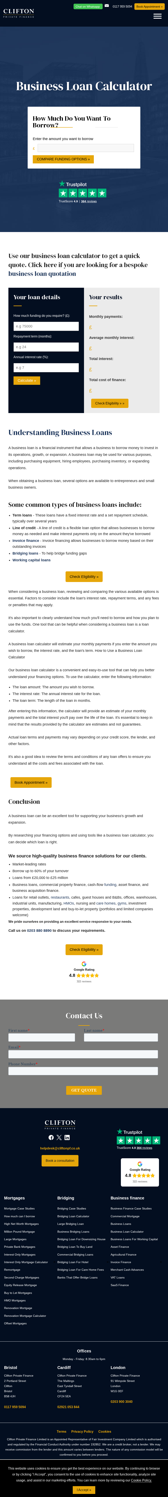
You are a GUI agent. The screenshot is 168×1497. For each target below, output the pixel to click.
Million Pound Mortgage (19, 1231)
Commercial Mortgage (125, 1216)
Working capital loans (31, 560)
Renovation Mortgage (18, 1308)
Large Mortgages (15, 1239)
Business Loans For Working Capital (134, 1239)
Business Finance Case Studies (131, 1208)
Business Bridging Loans (73, 1231)
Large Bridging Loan (70, 1223)
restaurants (60, 897)
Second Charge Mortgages (21, 1277)
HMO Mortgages (15, 1300)
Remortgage (12, 1269)
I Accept (82, 1490)
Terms (61, 1431)
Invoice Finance (121, 1262)
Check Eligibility (82, 577)
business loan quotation (42, 273)
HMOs (69, 903)
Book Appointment (148, 6)
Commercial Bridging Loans (75, 1254)
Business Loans (121, 1223)
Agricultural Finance (123, 1254)
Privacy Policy (82, 1431)
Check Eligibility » (108, 403)
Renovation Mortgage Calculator (25, 1315)
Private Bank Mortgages (19, 1246)
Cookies (104, 1431)
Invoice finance (25, 541)
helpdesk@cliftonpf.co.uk (60, 1148)
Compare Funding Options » (63, 159)
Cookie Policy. (141, 1480)
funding (110, 885)
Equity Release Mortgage (20, 1285)
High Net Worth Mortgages (21, 1223)
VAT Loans (118, 1277)
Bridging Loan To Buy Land (74, 1246)
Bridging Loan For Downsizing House (81, 1239)
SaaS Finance (120, 1285)
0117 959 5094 (15, 1407)
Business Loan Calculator (127, 1231)
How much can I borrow (19, 1216)
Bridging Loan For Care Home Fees (80, 1269)
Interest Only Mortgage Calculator (26, 1262)
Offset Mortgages (15, 1323)
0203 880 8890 (39, 931)
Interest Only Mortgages (19, 1254)
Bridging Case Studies (71, 1208)
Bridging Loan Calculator (73, 1216)
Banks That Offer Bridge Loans (77, 1277)
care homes (106, 903)
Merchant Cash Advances (127, 1269)
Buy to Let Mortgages (18, 1292)
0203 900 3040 (122, 1401)
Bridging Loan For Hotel (72, 1262)
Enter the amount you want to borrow (63, 139)
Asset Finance (120, 1246)
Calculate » (27, 380)
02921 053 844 (68, 1407)
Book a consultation (60, 1160)
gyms (122, 903)
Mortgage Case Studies (19, 1208)
